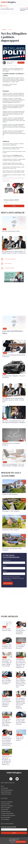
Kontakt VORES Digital (6, 792)
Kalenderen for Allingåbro (7, 805)
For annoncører (4, 788)
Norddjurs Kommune (6, 811)
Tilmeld (14, 206)
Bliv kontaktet (8, 583)
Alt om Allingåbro (5, 819)
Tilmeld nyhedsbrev (21, 841)
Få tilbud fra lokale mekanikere (8, 815)
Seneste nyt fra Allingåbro (7, 802)
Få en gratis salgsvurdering (7, 813)
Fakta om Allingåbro (5, 807)
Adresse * (5, 571)
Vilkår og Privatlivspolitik (7, 790)
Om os (2, 786)
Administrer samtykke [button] (6, 794)
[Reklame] (14, 188)
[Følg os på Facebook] (10, 778)
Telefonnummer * (7, 560)
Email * (4, 565)
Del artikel (20, 62)
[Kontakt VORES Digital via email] (17, 778)
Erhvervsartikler (4, 809)
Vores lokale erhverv (5, 803)
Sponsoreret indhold (5, 817)
